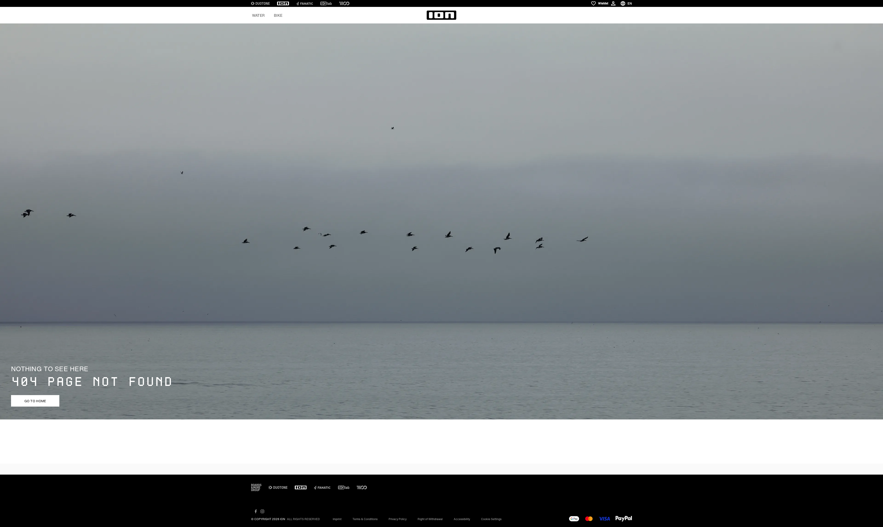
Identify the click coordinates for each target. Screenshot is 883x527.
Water (258, 15)
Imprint (337, 519)
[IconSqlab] (326, 3)
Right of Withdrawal (430, 519)
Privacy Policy (398, 519)
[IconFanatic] (304, 3)
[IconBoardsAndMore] (256, 487)
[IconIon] (283, 3)
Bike (278, 15)
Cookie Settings (491, 519)
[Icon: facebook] (256, 511)
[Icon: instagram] (262, 511)
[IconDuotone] (260, 3)
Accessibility (462, 519)
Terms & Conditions (365, 519)
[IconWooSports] (344, 3)
